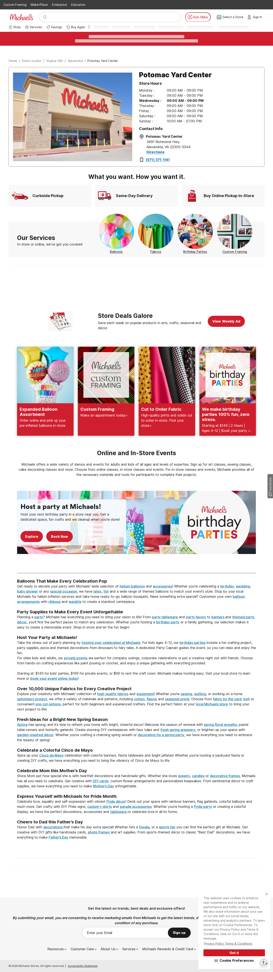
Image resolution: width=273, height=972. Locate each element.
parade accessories (136, 806)
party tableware (165, 617)
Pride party (203, 806)
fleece (152, 699)
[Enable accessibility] (263, 962)
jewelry (184, 776)
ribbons (54, 601)
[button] (234, 960)
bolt (246, 699)
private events (75, 658)
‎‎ (136, 576)
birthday (227, 586)
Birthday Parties (195, 251)
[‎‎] (136, 606)
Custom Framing (14, 4)
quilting (200, 694)
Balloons (116, 251)
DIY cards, (101, 781)
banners (218, 617)
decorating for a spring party (161, 735)
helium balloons (132, 586)
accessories (162, 586)
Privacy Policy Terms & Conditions (228, 943)
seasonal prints (177, 699)
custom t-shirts (99, 806)
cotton (139, 699)
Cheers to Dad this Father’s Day (50, 821)
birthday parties (193, 642)
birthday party (167, 622)
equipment (145, 694)
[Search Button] (45, 17)
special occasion (63, 591)
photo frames (99, 832)
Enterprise (59, 4)
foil (106, 591)
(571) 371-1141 (158, 160)
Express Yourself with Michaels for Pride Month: (67, 796)
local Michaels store (212, 704)
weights (75, 601)
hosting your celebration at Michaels (111, 642)
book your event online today (54, 678)
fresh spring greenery (177, 730)
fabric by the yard (227, 699)
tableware (119, 812)
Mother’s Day (103, 786)
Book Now (59, 536)
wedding (243, 586)
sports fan (167, 827)
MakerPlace (39, 4)
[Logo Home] (21, 17)
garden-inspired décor (35, 735)
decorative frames (225, 776)
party (38, 617)
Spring (22, 724)
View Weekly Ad (226, 321)
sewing (186, 694)
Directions (156, 152)
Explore (31, 536)
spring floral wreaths (220, 724)
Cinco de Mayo (51, 755)
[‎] (136, 565)
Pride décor (115, 801)
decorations (53, 827)
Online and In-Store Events (136, 453)
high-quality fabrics (112, 694)
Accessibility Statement (82, 966)
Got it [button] (234, 953)
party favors (196, 617)
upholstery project (32, 699)
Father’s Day (58, 837)
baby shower (27, 591)
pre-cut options (48, 704)
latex (97, 591)
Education (78, 4)
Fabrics (155, 251)
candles (198, 776)
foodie (144, 827)
